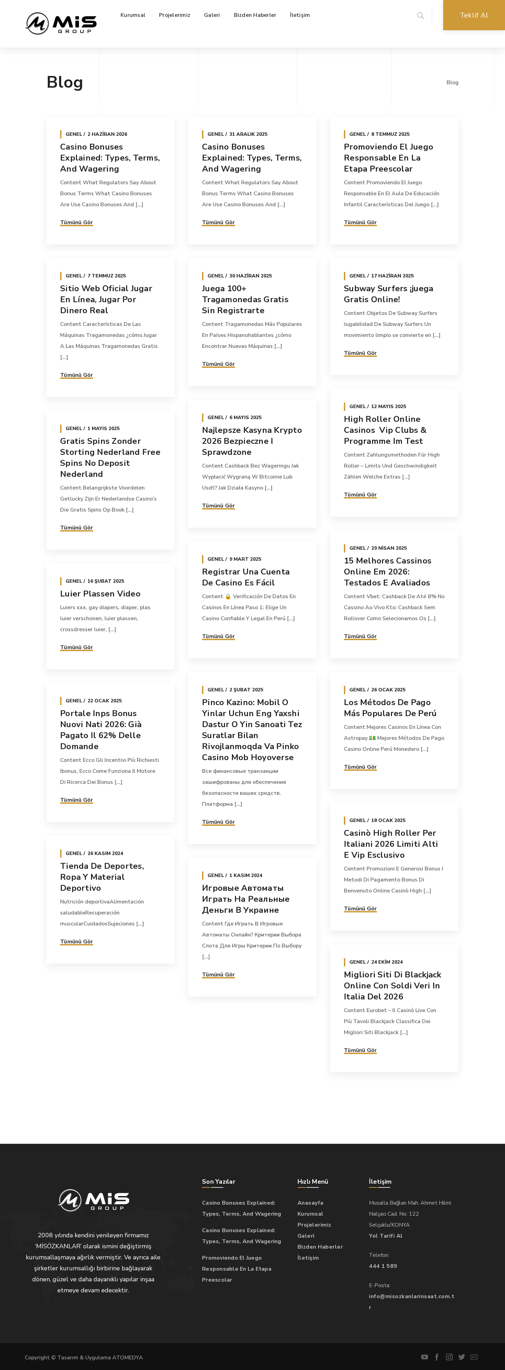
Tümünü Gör (76, 222)
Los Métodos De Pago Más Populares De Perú (390, 708)
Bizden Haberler (320, 1247)
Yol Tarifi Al (386, 1236)
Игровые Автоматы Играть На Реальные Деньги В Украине (246, 899)
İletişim (308, 1258)
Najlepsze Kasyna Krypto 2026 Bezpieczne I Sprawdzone (252, 441)
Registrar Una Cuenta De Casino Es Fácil (246, 577)
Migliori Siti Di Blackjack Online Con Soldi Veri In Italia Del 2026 (392, 985)
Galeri (306, 1236)
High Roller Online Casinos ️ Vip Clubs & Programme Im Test (385, 430)
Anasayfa (311, 1203)
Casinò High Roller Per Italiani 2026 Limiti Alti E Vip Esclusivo (391, 844)
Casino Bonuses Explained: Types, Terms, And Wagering (110, 157)
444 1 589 (383, 1266)
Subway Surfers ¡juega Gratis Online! (388, 294)
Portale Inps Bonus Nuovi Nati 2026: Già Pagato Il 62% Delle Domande (101, 730)
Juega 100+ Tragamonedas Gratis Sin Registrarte (245, 299)
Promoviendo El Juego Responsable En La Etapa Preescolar (388, 157)
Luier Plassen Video (100, 593)
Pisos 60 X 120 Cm (96, 1007)
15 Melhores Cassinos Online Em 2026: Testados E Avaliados (387, 571)
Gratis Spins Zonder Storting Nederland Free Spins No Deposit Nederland (110, 458)
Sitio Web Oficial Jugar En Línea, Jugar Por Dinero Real (106, 299)
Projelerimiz (315, 1225)
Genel (74, 134)
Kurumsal (311, 1214)
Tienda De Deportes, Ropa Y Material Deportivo (102, 877)
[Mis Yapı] (61, 24)
